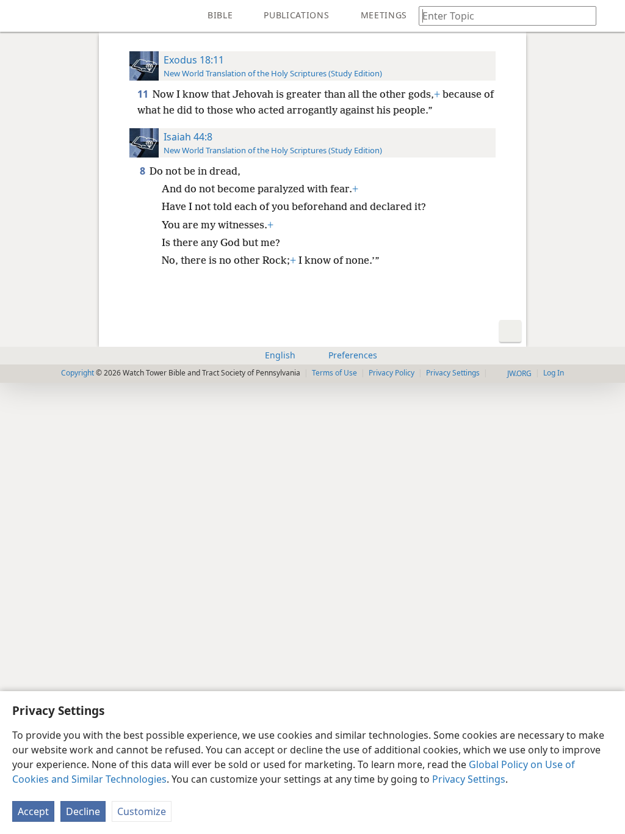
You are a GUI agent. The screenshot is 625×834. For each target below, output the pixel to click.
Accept (33, 811)
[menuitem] (18, 15)
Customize (141, 811)
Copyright (77, 373)
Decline (83, 811)
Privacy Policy (391, 372)
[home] (18, 15)
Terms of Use (334, 372)
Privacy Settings (468, 779)
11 (143, 94)
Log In (553, 372)
